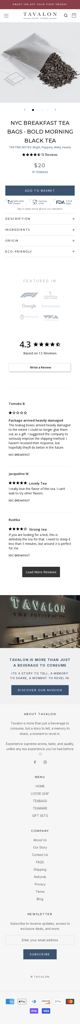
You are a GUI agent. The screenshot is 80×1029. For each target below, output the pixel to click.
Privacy (40, 884)
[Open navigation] (6, 15)
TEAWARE (40, 808)
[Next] (55, 110)
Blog (40, 899)
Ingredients (17, 229)
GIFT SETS (40, 816)
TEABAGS (40, 801)
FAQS (40, 862)
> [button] (41, 572)
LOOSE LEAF (40, 793)
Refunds (40, 877)
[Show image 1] (33, 110)
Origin (11, 240)
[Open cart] (74, 15)
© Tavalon (40, 976)
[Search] (66, 16)
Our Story (40, 847)
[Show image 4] (47, 110)
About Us (40, 840)
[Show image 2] (38, 110)
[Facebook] (34, 761)
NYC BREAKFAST (19, 455)
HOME (40, 786)
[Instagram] (45, 761)
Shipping (40, 869)
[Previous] (24, 110)
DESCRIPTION (17, 218)
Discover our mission (40, 690)
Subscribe (40, 954)
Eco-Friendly (18, 251)
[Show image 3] (42, 110)
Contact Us (40, 855)
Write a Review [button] (40, 367)
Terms (40, 891)
